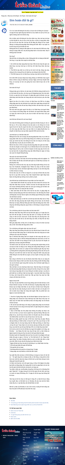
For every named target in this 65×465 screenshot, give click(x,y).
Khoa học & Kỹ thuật (13, 16)
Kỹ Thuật (22, 16)
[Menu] (63, 5)
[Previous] (47, 437)
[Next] (61, 437)
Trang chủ (3, 16)
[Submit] (62, 444)
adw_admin (28, 24)
